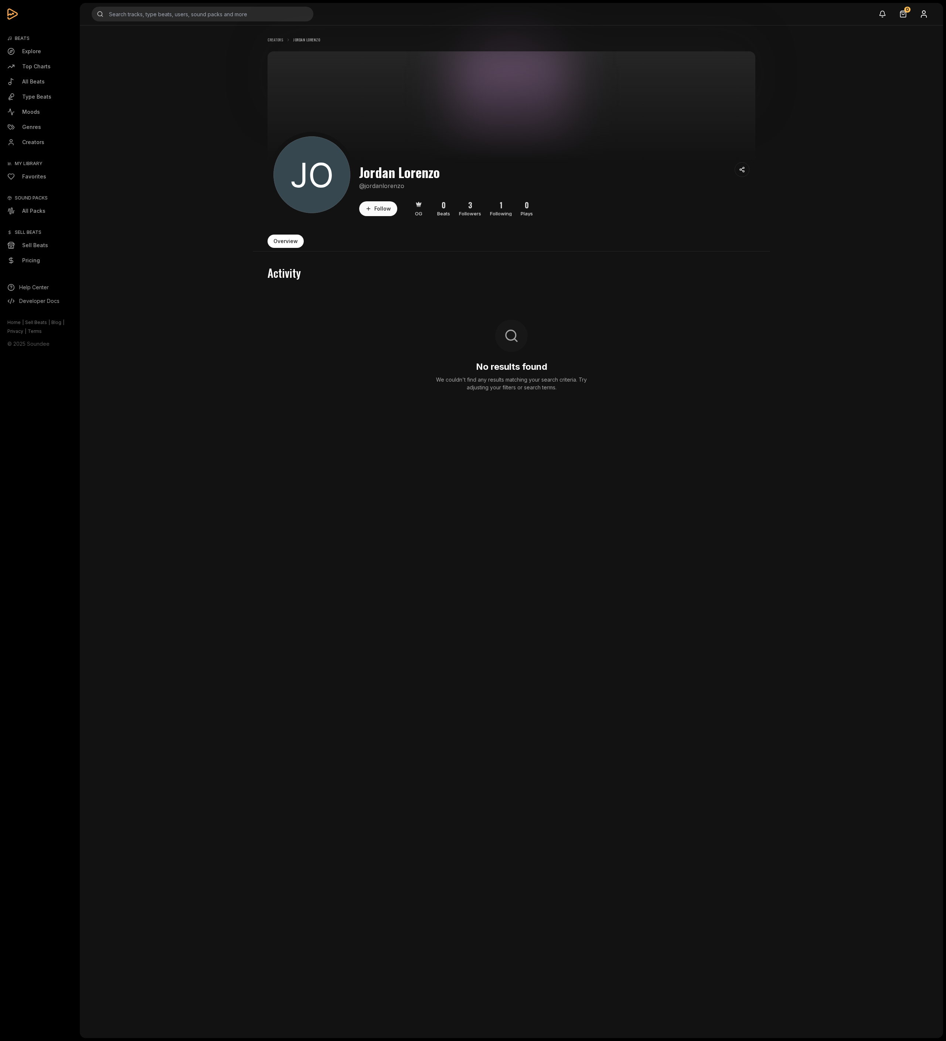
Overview (285, 241)
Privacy (15, 331)
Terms (35, 331)
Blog (56, 322)
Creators (275, 39)
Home (14, 322)
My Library (28, 163)
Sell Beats (36, 322)
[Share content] (742, 169)
